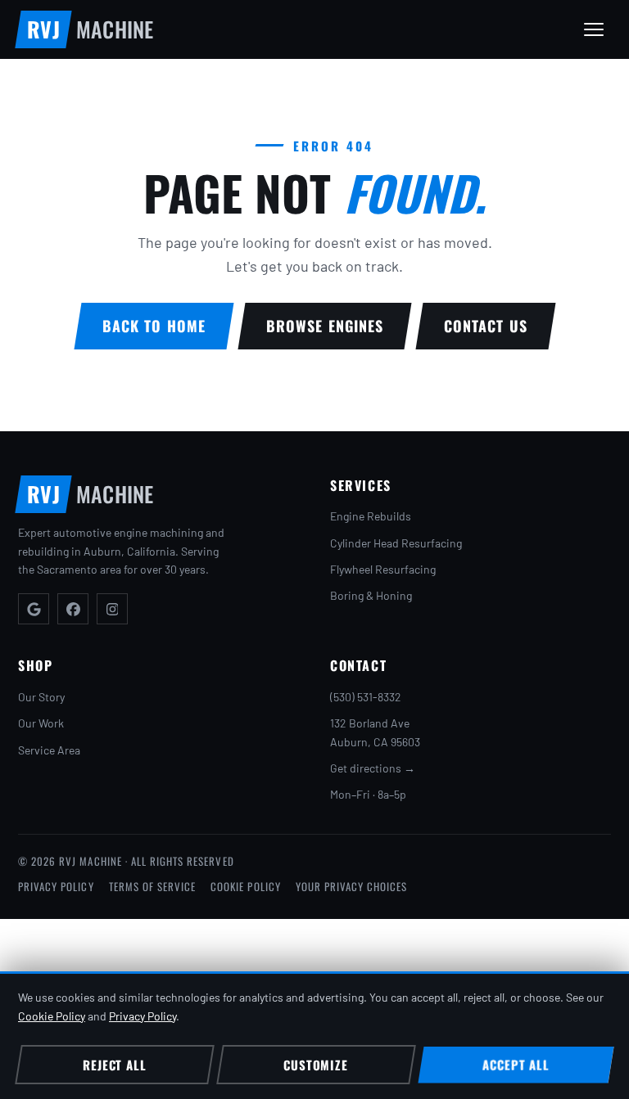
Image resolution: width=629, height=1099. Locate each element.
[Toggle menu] (594, 29)
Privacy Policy (56, 886)
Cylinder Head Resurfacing (396, 543)
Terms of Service (153, 886)
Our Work (41, 723)
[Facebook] (72, 608)
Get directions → (372, 768)
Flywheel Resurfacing (383, 569)
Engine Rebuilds (370, 516)
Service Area (49, 750)
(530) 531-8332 (365, 697)
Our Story (41, 697)
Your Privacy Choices (352, 886)
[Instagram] (112, 608)
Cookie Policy (245, 886)
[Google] (33, 608)
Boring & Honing (371, 595)
